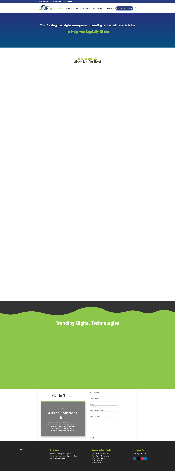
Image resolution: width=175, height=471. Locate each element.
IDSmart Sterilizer (98, 463)
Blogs (139, 47)
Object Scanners (97, 460)
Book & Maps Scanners (100, 454)
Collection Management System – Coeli (63, 456)
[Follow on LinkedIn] (145, 458)
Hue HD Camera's (74, 136)
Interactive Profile (70, 47)
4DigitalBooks (100, 271)
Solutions (69, 8)
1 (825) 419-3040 (140, 453)
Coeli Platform (74, 91)
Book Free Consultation (124, 8)
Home (60, 8)
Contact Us (109, 8)
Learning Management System (61, 454)
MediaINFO (100, 91)
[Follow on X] (138, 458)
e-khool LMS (126, 91)
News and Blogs (98, 8)
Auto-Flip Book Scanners (100, 456)
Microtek (48, 136)
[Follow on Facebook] (134, 458)
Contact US (104, 47)
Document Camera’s (99, 458)
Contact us (70, 304)
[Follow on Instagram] (142, 458)
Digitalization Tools (101, 450)
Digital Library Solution (58, 458)
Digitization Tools (82, 8)
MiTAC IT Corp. (126, 271)
